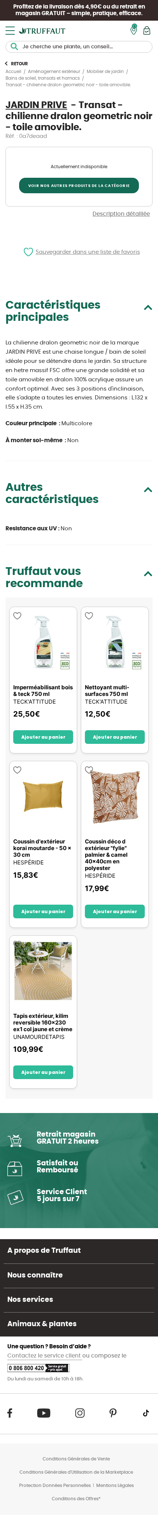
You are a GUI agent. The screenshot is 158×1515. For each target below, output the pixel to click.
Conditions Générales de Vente (76, 1459)
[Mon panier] (146, 30)
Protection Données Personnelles (55, 1485)
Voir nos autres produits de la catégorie (79, 186)
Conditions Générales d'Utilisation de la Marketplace (76, 1472)
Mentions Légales (115, 1485)
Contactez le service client (44, 1356)
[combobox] (79, 47)
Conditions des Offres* (76, 1499)
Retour (19, 64)
